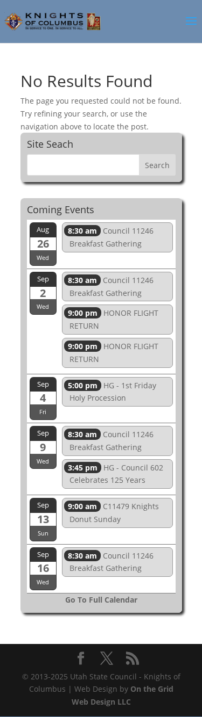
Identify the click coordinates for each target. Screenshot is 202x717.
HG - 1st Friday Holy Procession (112, 391)
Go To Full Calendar (101, 600)
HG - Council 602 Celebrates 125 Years (115, 474)
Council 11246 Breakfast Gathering (111, 237)
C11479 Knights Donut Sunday (113, 512)
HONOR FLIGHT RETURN (113, 319)
